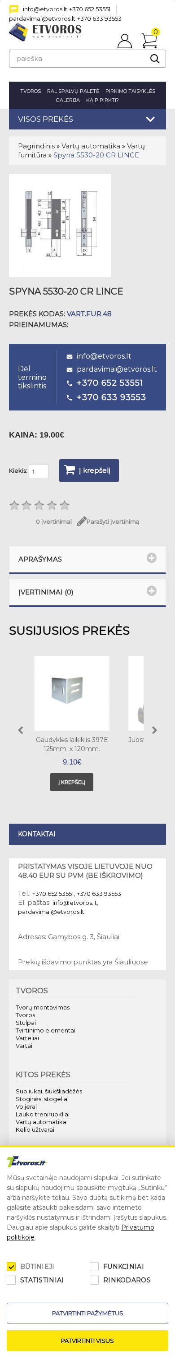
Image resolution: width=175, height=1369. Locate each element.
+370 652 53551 (89, 9)
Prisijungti (125, 36)
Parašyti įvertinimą (113, 521)
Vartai (24, 1045)
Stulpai (26, 1022)
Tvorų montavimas (43, 1007)
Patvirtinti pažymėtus (87, 1313)
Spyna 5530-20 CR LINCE (96, 155)
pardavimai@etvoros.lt (42, 18)
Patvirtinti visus (87, 1340)
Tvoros (30, 91)
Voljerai (26, 1106)
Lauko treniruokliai (43, 1114)
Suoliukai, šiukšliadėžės (49, 1091)
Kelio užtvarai (35, 1129)
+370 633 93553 (99, 18)
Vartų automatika (90, 146)
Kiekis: (19, 470)
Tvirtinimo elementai (45, 1030)
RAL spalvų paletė (73, 91)
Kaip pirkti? (102, 100)
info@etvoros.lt (45, 9)
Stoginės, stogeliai (42, 1098)
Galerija (68, 100)
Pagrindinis (36, 146)
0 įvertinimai (54, 521)
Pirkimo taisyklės (130, 91)
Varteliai (27, 1038)
